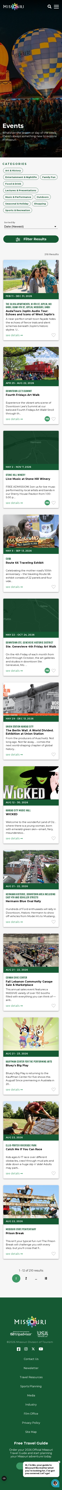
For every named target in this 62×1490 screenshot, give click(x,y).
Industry (31, 1404)
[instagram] (26, 1349)
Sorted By (9, 222)
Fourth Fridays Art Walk (23, 394)
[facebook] (18, 1349)
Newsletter (31, 1368)
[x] (33, 1349)
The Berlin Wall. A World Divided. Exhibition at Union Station (30, 732)
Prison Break (15, 1233)
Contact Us (31, 1359)
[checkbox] (13, 170)
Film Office (31, 1413)
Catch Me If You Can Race (24, 1149)
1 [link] (16, 1278)
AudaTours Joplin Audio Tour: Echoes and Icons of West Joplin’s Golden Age (30, 314)
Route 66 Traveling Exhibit (24, 562)
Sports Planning (31, 1386)
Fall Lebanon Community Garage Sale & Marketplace (29, 983)
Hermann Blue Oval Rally (23, 901)
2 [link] (26, 1278)
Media (31, 1395)
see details (13, 335)
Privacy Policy (31, 1422)
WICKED (12, 814)
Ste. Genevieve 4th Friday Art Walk (31, 646)
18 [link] (46, 1278)
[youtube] (41, 1349)
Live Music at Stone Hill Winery (28, 478)
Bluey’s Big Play (17, 1065)
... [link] (36, 1278)
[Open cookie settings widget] (4, 1478)
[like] (54, 335)
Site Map (31, 1432)
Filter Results (34, 239)
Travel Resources (31, 1377)
